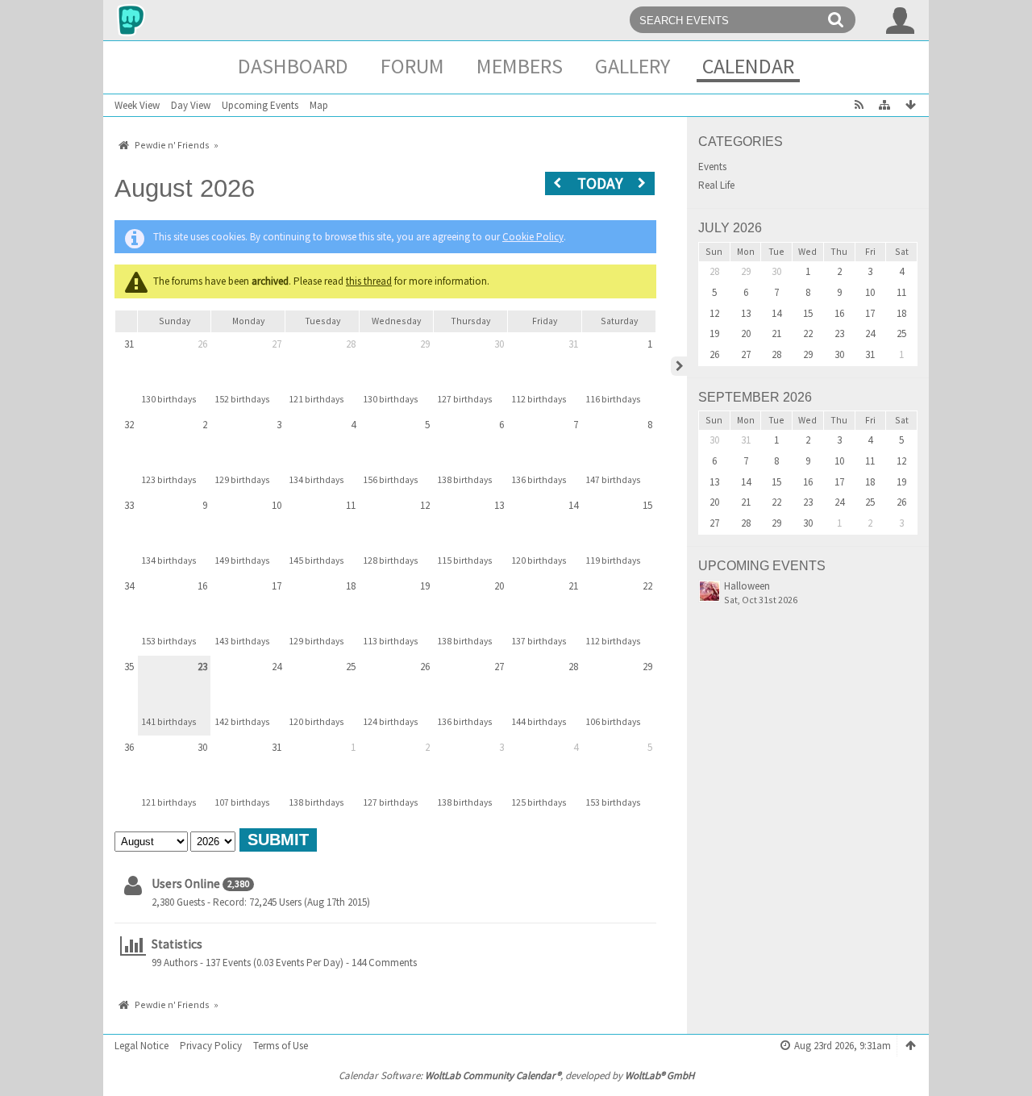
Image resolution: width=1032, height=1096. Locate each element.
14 (573, 505)
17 (276, 586)
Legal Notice (141, 1045)
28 (351, 344)
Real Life (716, 185)
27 (276, 344)
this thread (369, 281)
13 (499, 505)
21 (573, 586)
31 (129, 344)
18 (351, 586)
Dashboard (293, 65)
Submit (278, 839)
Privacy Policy (211, 1045)
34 (129, 586)
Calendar (748, 65)
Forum (412, 65)
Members (519, 65)
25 (351, 666)
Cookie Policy (533, 237)
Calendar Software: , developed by (516, 1075)
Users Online (186, 883)
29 (425, 344)
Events (712, 166)
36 (129, 747)
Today (599, 183)
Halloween (747, 586)
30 (499, 344)
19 (425, 586)
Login (900, 20)
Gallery (632, 65)
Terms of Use (280, 1045)
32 (129, 424)
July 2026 (730, 228)
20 (499, 586)
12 (425, 505)
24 (276, 666)
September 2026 (755, 397)
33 (129, 505)
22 (647, 586)
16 (202, 586)
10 (276, 505)
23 (202, 666)
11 (351, 505)
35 (129, 666)
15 (647, 505)
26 (202, 344)
